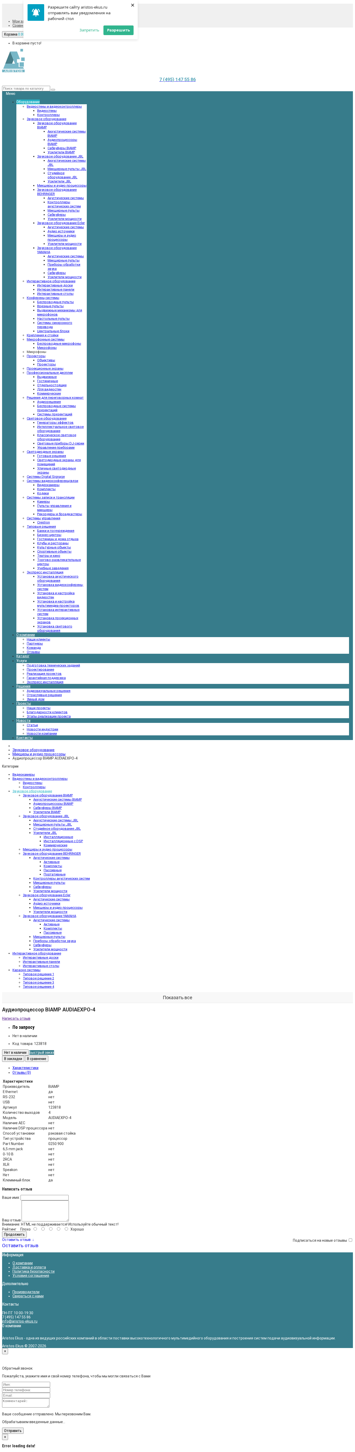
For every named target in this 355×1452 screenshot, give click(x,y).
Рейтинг (9, 1229)
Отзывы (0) (21, 1072)
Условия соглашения (30, 1275)
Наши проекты (38, 708)
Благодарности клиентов (47, 712)
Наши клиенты (38, 639)
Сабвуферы (57, 215)
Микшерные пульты (64, 210)
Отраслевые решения (44, 695)
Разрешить (118, 29)
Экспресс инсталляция (45, 682)
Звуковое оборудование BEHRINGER (52, 853)
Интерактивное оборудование (36, 953)
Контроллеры (34, 787)
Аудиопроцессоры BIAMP (53, 804)
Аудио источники (61, 231)
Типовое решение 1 (38, 974)
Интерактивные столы (41, 966)
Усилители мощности (65, 219)
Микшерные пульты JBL (67, 169)
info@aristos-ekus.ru (19, 1321)
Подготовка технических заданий (53, 665)
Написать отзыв (16, 1018)
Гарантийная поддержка (46, 678)
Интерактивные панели (41, 962)
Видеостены (32, 783)
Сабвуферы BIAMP (62, 148)
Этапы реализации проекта (49, 716)
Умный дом (35, 699)
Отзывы (33, 652)
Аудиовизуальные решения (48, 691)
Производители (26, 1292)
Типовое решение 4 (38, 987)
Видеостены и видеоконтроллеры (40, 779)
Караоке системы (26, 970)
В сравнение (36, 1058)
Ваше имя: (11, 1197)
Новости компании (42, 733)
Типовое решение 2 (38, 978)
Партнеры (35, 643)
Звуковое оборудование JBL (46, 816)
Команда (34, 648)
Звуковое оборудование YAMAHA (49, 916)
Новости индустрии (42, 729)
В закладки (13, 1058)
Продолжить (14, 1234)
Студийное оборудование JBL (62, 175)
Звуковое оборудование (33, 750)
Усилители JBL (59, 181)
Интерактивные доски (40, 957)
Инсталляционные (58, 837)
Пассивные (53, 870)
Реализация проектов (44, 674)
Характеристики (25, 1067)
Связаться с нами (28, 1296)
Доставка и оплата (29, 1267)
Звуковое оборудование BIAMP (48, 795)
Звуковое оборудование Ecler (46, 895)
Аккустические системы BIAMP (57, 799)
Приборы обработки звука (54, 941)
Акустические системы (66, 198)
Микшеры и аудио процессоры (62, 237)
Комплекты (53, 866)
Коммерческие (55, 845)
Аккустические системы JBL (55, 820)
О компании (22, 1263)
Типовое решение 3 (38, 982)
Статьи (32, 725)
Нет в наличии (15, 1052)
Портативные (54, 874)
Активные (52, 862)
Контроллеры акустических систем (64, 204)
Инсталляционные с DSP (63, 841)
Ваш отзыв (11, 1220)
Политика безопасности (33, 1271)
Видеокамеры (23, 774)
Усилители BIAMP (61, 152)
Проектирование (40, 669)
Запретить (89, 29)
